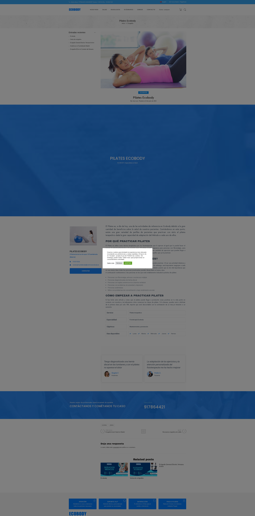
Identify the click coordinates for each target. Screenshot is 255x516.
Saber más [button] (110, 263)
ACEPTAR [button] (128, 263)
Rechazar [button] (119, 263)
